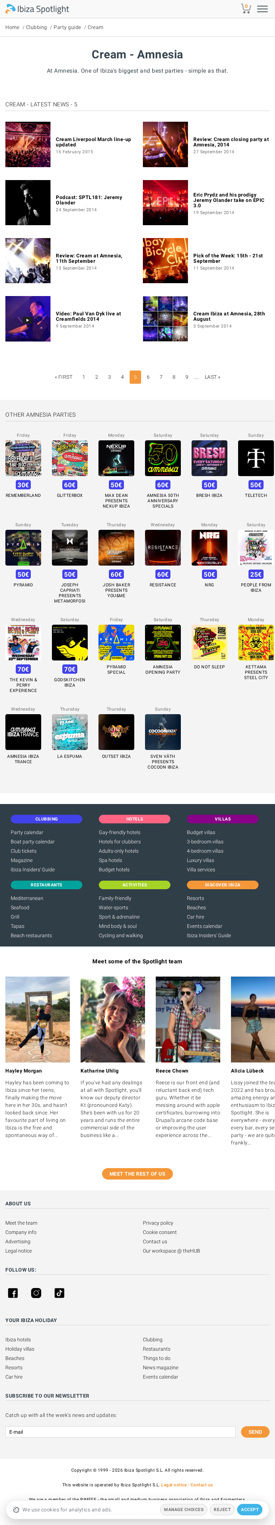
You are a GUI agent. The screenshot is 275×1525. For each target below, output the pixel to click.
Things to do (156, 1358)
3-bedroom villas (205, 841)
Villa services (201, 869)
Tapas (17, 926)
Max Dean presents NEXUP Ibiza (116, 501)
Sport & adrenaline (119, 917)
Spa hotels (110, 860)
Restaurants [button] (46, 884)
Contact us (155, 1241)
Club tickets (24, 851)
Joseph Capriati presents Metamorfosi (70, 593)
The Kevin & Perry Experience (23, 685)
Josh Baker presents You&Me (116, 590)
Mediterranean (27, 898)
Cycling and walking (121, 935)
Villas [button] (223, 819)
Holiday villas (19, 1349)
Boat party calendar (33, 841)
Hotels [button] (134, 819)
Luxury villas (200, 860)
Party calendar (27, 832)
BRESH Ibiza (209, 495)
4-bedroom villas (205, 851)
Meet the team (21, 1223)
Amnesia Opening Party (162, 669)
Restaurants (156, 1349)
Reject (222, 1509)
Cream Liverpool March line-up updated (93, 141)
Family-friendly (115, 898)
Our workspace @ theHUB (171, 1251)
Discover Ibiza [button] (223, 884)
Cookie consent (160, 1232)
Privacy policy (158, 1223)
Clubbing (36, 27)
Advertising (17, 1241)
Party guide (67, 27)
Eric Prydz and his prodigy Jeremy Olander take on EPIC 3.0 (229, 200)
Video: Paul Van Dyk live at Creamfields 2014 (88, 316)
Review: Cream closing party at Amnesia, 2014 (231, 141)
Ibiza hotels (18, 1339)
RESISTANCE (163, 584)
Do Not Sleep (209, 666)
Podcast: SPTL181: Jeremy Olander (89, 199)
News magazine (160, 1367)
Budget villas (201, 832)
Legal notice (18, 1251)
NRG (209, 584)
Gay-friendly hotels (119, 832)
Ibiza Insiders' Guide (33, 869)
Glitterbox (70, 495)
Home (12, 27)
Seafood (20, 907)
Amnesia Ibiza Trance (23, 759)
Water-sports (113, 907)
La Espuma (69, 756)
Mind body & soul (118, 926)
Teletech (256, 495)
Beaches (196, 907)
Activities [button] (134, 884)
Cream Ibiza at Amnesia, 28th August (229, 316)
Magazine (22, 860)
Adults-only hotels (119, 851)
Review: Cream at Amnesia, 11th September (89, 258)
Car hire (195, 917)
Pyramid (23, 584)
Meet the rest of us (138, 1174)
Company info (21, 1232)
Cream (95, 27)
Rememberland (23, 495)
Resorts (195, 898)
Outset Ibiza (116, 756)
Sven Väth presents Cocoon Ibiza (163, 762)
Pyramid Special (116, 669)
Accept (250, 1509)
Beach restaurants (31, 935)
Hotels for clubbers (120, 841)
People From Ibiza (256, 587)
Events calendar (204, 926)
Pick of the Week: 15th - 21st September (228, 258)
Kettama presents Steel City (256, 672)
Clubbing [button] (46, 819)
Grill (15, 917)
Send (255, 1432)
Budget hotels (114, 869)
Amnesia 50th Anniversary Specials (163, 501)
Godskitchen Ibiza (70, 682)
